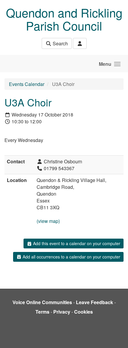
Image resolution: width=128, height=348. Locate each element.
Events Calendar (26, 84)
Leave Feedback (94, 302)
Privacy (61, 311)
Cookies (83, 311)
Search (59, 43)
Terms (42, 311)
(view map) (48, 221)
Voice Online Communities (42, 302)
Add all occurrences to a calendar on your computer (70, 257)
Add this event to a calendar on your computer (76, 243)
